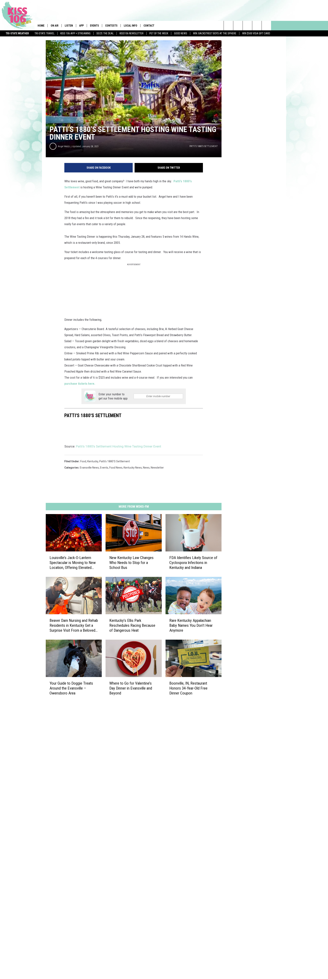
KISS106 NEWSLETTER (132, 33)
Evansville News (89, 467)
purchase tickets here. (79, 383)
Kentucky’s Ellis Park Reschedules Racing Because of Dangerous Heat (132, 625)
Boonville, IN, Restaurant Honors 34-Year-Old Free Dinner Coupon (188, 688)
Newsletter (157, 467)
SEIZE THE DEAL (105, 33)
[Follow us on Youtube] (266, 25)
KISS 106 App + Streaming (75, 33)
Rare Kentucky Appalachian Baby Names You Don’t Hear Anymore (191, 625)
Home (41, 25)
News (146, 467)
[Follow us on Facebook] (247, 25)
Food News (115, 467)
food (83, 461)
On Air (54, 25)
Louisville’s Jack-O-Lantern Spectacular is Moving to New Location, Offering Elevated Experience (73, 562)
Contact (149, 25)
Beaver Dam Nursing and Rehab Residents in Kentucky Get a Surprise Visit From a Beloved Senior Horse (74, 625)
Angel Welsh (64, 146)
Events (94, 25)
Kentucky (92, 461)
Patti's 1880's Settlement (114, 461)
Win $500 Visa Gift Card (256, 33)
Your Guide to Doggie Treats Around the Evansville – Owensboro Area (71, 688)
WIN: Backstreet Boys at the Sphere (214, 33)
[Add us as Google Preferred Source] (238, 25)
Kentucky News (133, 467)
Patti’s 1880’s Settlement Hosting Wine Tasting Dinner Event (118, 446)
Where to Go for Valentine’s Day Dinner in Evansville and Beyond (130, 688)
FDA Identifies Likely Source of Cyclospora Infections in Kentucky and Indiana (193, 562)
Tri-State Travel (44, 33)
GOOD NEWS (180, 33)
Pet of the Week (158, 33)
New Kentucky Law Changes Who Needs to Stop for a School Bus (131, 562)
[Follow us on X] (257, 25)
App (81, 25)
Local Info (130, 25)
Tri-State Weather (17, 33)
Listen (69, 25)
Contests (111, 25)
